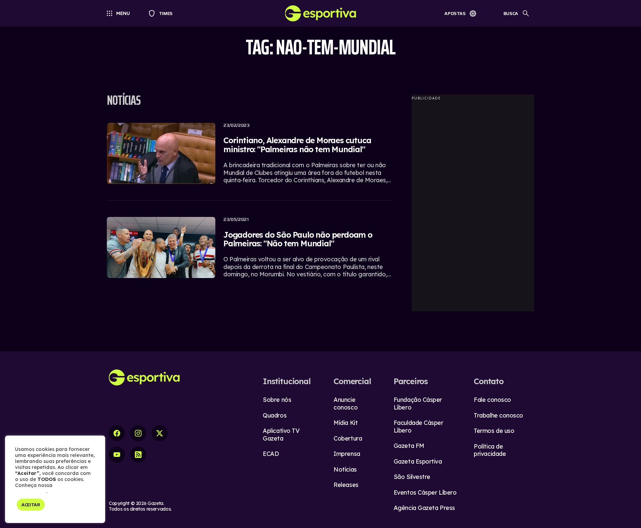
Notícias (345, 469)
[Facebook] (117, 433)
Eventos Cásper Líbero (425, 492)
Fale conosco (492, 400)
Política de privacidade (490, 450)
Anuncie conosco (346, 403)
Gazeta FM (409, 446)
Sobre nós (277, 400)
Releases (346, 485)
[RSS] (138, 455)
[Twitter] (160, 433)
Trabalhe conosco (498, 415)
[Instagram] (138, 433)
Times (163, 13)
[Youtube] (117, 455)
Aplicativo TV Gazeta (281, 434)
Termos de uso (494, 431)
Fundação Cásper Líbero (418, 403)
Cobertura (348, 438)
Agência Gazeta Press (424, 508)
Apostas (455, 13)
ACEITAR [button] (30, 504)
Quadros (274, 415)
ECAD (271, 454)
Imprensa (347, 454)
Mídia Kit (346, 423)
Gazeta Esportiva (418, 461)
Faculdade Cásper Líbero (418, 426)
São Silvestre (412, 477)
